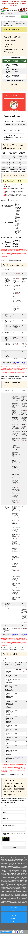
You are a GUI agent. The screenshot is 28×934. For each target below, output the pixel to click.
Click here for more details (15, 80)
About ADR (14, 910)
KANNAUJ (22, 21)
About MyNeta (14, 907)
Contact (14, 915)
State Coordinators (14, 913)
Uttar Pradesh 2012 (13, 21)
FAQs (14, 921)
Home (2, 13)
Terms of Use (14, 918)
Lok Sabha (9, 13)
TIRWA (6, 23)
